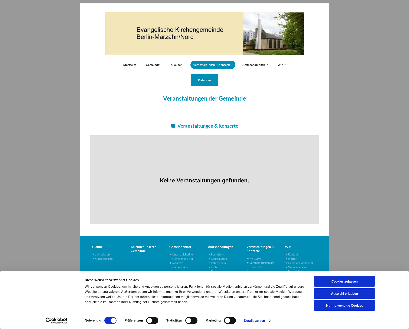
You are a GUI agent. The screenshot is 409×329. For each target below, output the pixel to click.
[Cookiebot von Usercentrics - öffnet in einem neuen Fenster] (56, 320)
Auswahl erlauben (344, 293)
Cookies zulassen (344, 281)
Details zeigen (254, 320)
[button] (204, 80)
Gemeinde (152, 64)
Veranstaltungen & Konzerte (211, 64)
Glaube (176, 64)
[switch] (152, 320)
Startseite (129, 64)
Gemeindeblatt (180, 247)
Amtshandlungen (254, 64)
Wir (281, 64)
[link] (153, 65)
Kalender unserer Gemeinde (143, 249)
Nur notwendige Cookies (344, 305)
